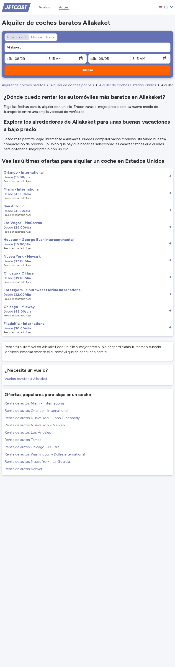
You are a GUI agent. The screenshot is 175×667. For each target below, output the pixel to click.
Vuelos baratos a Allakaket (26, 379)
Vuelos (44, 7)
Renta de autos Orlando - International (36, 410)
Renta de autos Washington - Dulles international (45, 454)
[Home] (16, 7)
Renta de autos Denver (23, 469)
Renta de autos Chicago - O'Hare (32, 447)
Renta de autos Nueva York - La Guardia (37, 461)
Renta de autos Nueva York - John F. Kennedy (42, 418)
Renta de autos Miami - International (34, 403)
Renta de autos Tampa (23, 440)
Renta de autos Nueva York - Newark (35, 425)
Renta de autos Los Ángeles (28, 432)
